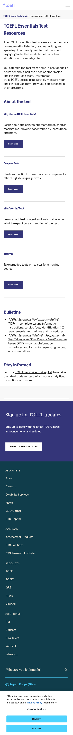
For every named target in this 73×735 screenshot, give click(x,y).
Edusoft (11, 630)
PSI (8, 621)
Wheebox (12, 654)
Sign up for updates (24, 446)
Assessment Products (19, 537)
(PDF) (34, 321)
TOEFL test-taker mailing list (33, 372)
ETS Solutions (14, 545)
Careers (11, 486)
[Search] (65, 670)
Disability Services (17, 494)
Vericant (11, 646)
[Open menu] (68, 5)
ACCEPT (36, 728)
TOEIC (10, 579)
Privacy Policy (34, 702)
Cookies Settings (36, 709)
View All (11, 603)
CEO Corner (13, 510)
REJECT (36, 719)
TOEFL (10, 571)
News (9, 502)
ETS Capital (13, 519)
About (10, 478)
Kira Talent (12, 638)
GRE (8, 587)
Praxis (9, 595)
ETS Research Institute (20, 553)
